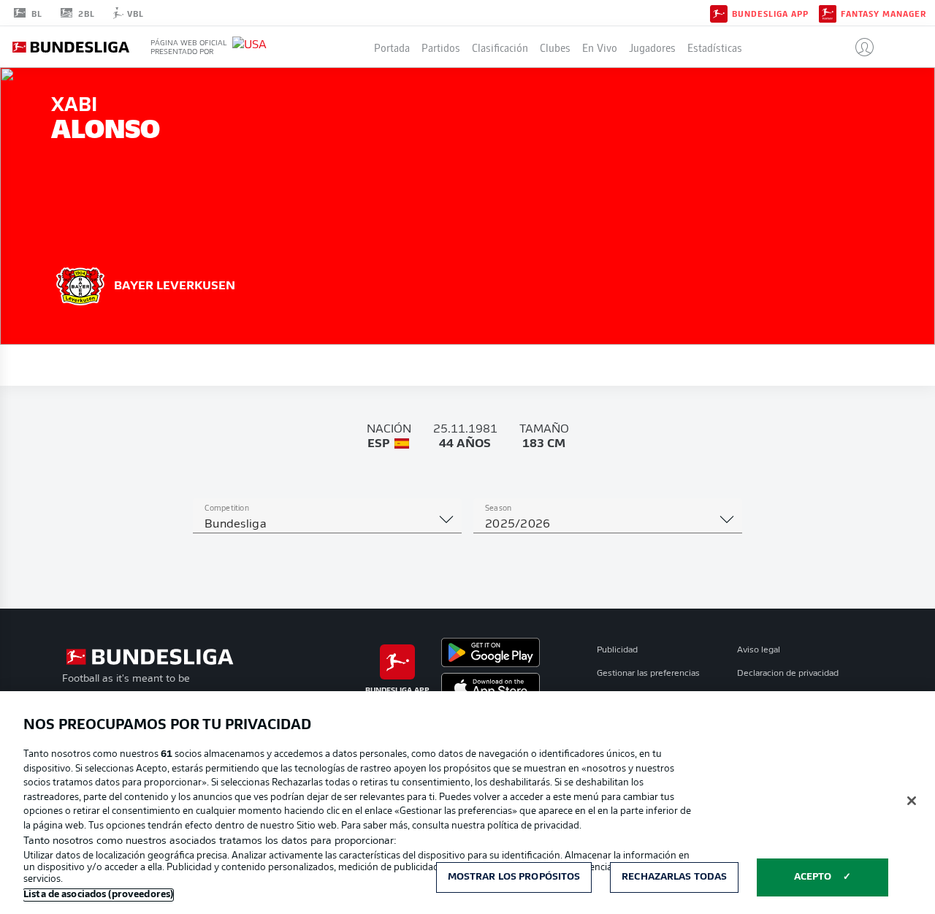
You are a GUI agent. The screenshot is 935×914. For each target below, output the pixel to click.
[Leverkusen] (80, 284)
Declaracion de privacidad (788, 673)
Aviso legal (758, 650)
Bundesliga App (770, 13)
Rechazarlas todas (674, 877)
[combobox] (327, 524)
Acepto (813, 877)
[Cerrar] (912, 801)
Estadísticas (714, 47)
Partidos (440, 47)
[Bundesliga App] (719, 12)
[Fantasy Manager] (827, 12)
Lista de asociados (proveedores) (98, 894)
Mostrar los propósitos (514, 877)
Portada (392, 47)
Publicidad (617, 650)
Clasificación (500, 47)
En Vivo (599, 47)
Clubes (555, 47)
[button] (859, 46)
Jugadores (652, 47)
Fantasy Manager (883, 13)
